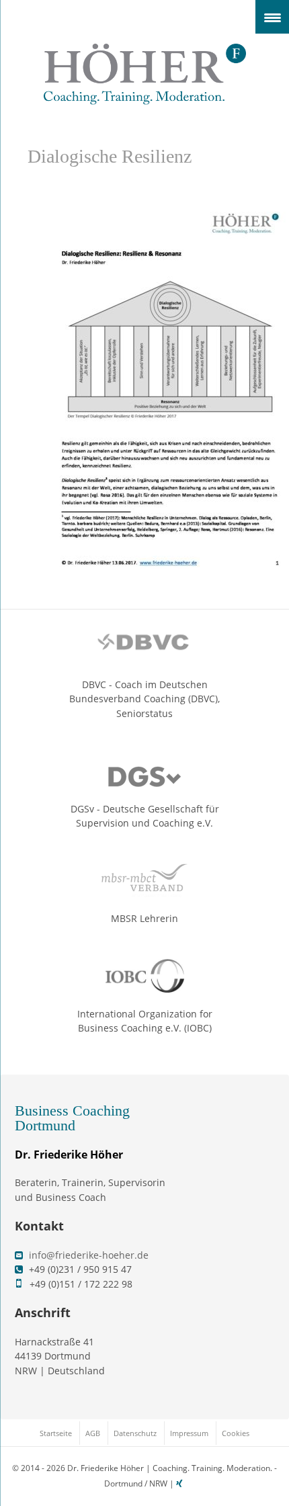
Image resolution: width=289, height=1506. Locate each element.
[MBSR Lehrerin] (144, 880)
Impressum (189, 1433)
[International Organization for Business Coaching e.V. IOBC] (144, 976)
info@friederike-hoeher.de (89, 1255)
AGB (92, 1433)
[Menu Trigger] (272, 17)
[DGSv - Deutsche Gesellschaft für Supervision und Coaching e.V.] (144, 771)
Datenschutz (135, 1433)
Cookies (235, 1433)
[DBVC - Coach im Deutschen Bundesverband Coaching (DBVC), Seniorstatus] (144, 646)
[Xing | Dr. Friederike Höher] (180, 1483)
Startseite (56, 1433)
